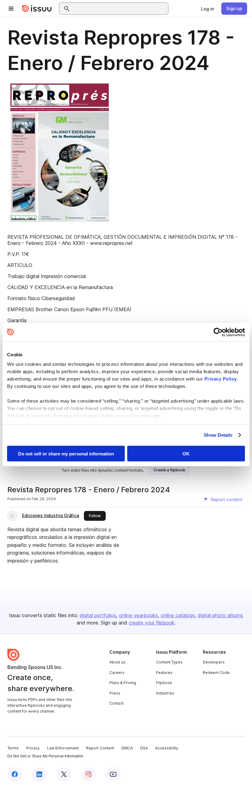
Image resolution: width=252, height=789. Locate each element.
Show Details (218, 435)
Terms (13, 748)
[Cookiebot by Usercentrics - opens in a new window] (218, 332)
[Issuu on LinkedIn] (39, 774)
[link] (207, 8)
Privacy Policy (220, 378)
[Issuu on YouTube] (113, 774)
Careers (116, 672)
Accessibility (166, 748)
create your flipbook (152, 623)
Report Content (100, 748)
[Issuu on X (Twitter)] (64, 774)
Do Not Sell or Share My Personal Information (45, 756)
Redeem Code (216, 672)
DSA (144, 748)
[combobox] (119, 8)
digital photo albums (220, 615)
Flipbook (164, 682)
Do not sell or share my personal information (66, 453)
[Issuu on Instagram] (88, 774)
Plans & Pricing (122, 682)
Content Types (169, 662)
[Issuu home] (37, 8)
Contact (116, 703)
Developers (214, 662)
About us (117, 662)
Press (114, 693)
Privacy (33, 748)
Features (164, 672)
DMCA (127, 748)
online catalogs (178, 615)
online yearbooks (138, 615)
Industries (165, 693)
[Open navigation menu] (11, 8)
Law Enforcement (63, 748)
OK (186, 453)
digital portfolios (98, 615)
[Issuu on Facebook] (14, 774)
